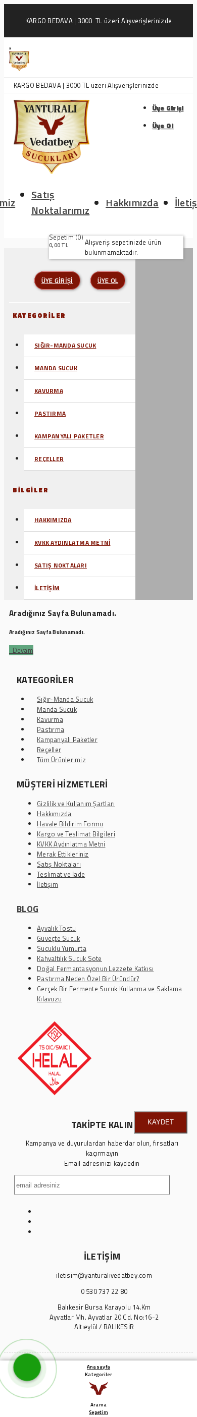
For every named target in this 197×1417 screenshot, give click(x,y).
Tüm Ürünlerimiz (61, 760)
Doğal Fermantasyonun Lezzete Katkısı (95, 968)
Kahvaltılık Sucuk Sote (69, 958)
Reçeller (49, 459)
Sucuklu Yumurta (61, 948)
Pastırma (50, 413)
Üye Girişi (168, 108)
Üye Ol (163, 126)
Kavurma (48, 390)
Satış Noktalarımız (60, 202)
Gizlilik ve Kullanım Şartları (76, 804)
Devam (21, 650)
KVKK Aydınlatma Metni (72, 542)
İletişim (47, 588)
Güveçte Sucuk (58, 938)
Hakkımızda (132, 202)
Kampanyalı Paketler (69, 436)
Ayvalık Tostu (56, 928)
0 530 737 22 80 (104, 1291)
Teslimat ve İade (61, 874)
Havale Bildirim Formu (70, 824)
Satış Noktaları (60, 565)
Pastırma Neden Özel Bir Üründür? (88, 979)
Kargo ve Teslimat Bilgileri (76, 834)
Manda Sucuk (55, 368)
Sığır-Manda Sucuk (65, 345)
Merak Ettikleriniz (63, 854)
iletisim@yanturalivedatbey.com (104, 1275)
